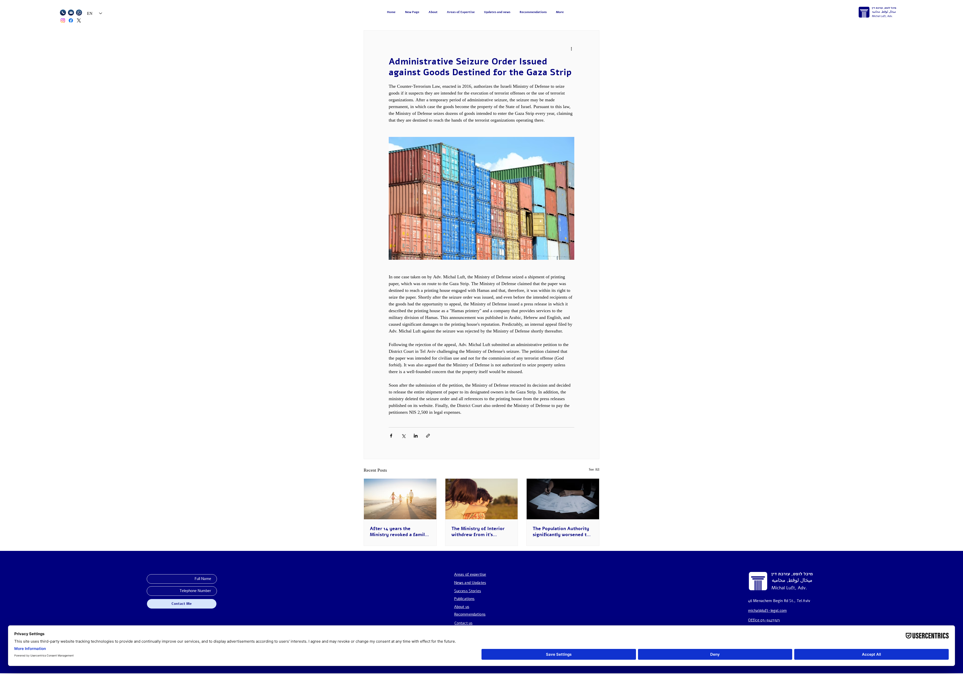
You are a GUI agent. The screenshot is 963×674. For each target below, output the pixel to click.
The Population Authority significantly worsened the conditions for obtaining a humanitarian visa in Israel (562, 532)
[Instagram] (63, 20)
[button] (461, 12)
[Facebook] (71, 20)
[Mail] (63, 13)
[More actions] (571, 49)
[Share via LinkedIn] (415, 435)
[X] (79, 20)
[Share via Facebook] (391, 435)
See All (594, 469)
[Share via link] (428, 435)
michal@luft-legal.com (767, 610)
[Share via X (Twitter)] (403, 435)
